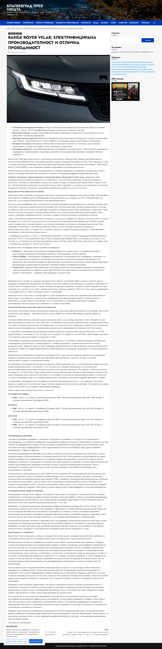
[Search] (154, 22)
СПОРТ (113, 23)
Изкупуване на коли (119, 62)
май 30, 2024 (21, 52)
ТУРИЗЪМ (145, 23)
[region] (24, 634)
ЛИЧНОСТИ (86, 23)
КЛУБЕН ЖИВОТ (14, 23)
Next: (85, 632)
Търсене (115, 33)
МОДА (96, 23)
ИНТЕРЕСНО (28, 23)
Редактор (13, 52)
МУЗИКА (104, 23)
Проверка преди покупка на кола (140, 62)
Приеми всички (35, 641)
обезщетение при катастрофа (135, 67)
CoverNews (92, 646)
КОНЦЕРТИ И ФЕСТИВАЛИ (67, 23)
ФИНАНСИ (134, 23)
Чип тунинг (148, 69)
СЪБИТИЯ (123, 23)
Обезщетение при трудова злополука (125, 72)
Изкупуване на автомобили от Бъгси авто (127, 69)
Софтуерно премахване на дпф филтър (126, 64)
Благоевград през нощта (25, 7)
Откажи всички (22, 641)
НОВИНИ (12, 33)
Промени (11, 641)
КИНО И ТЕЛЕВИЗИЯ (44, 23)
